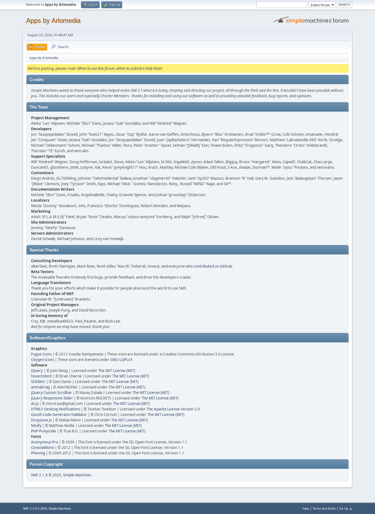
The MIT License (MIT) (116, 370)
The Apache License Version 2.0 (173, 409)
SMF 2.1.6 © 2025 (46, 475)
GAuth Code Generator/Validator (59, 414)
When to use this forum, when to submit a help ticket (119, 68)
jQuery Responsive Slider (52, 398)
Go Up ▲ (345, 508)
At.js (34, 403)
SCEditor (38, 381)
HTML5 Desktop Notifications (55, 409)
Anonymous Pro (44, 442)
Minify (36, 425)
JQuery (37, 370)
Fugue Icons (41, 354)
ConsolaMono (42, 447)
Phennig (38, 453)
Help (306, 508)
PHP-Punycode (43, 431)
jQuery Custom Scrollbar (51, 392)
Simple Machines (77, 475)
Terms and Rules (324, 508)
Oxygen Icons (42, 359)
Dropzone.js (41, 420)
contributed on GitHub (213, 266)
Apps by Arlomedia (53, 20)
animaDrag (40, 387)
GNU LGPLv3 (121, 359)
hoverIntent (41, 376)
